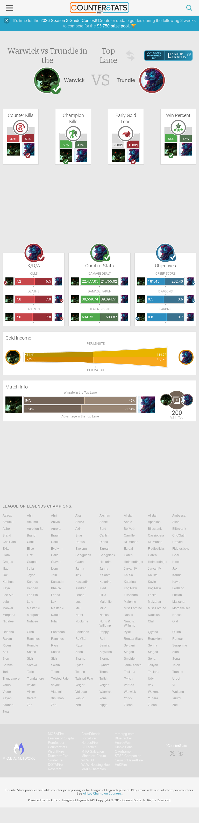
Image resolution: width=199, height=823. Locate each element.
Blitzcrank (155, 529)
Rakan (7, 639)
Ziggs (103, 705)
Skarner (81, 658)
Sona (151, 658)
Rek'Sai (80, 639)
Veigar (79, 685)
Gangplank (83, 555)
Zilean (128, 705)
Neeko (177, 615)
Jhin (54, 575)
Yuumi (176, 698)
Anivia (55, 522)
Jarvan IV (130, 568)
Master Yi (33, 608)
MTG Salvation (92, 751)
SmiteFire (55, 760)
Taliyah (153, 665)
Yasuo (79, 698)
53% (28, 139)
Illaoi (6, 568)
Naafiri (55, 615)
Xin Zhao (57, 698)
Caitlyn (104, 535)
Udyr (151, 678)
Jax (174, 568)
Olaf (151, 621)
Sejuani (129, 645)
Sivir (30, 658)
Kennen (32, 588)
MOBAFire (56, 734)
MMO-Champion (93, 769)
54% (171, 139)
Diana (104, 542)
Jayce (31, 575)
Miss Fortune (133, 608)
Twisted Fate (60, 678)
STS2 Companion (128, 756)
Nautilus (154, 615)
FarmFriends (90, 734)
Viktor (31, 692)
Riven (7, 645)
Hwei (176, 562)
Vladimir (57, 692)
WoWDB (87, 760)
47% (13, 139)
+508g (133, 145)
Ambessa (179, 515)
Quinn (176, 632)
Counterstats (57, 747)
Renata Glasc (133, 639)
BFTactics (89, 747)
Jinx (78, 575)
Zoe (175, 705)
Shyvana (106, 652)
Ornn (30, 632)
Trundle (177, 672)
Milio (103, 608)
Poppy (104, 632)
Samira (105, 645)
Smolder (130, 658)
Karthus (8, 582)
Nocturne (81, 621)
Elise (30, 548)
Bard (103, 529)
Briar (78, 535)
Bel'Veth (129, 529)
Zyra (6, 712)
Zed (53, 705)
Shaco (31, 652)
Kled (103, 588)
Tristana (129, 672)
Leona (55, 595)
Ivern (54, 568)
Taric (6, 672)
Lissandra (131, 595)
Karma (177, 575)
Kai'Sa (128, 575)
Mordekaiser (181, 608)
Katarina (105, 582)
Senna (152, 645)
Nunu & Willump (105, 623)
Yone (103, 698)
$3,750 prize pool (113, 26)
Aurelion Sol (35, 529)
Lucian (177, 595)
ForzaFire (88, 738)
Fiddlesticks (156, 548)
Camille (129, 535)
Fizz (30, 555)
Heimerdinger (133, 562)
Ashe (176, 522)
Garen (128, 555)
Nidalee (8, 621)
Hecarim (105, 562)
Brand (7, 535)
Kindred (81, 588)
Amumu (8, 522)
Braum (55, 535)
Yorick (128, 698)
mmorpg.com (124, 734)
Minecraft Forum (93, 756)
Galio (55, 555)
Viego (7, 692)
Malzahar (154, 602)
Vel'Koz (129, 685)
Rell (102, 639)
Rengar (177, 639)
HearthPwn (123, 743)
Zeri (78, 705)
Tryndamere (11, 678)
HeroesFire (89, 743)
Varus (7, 685)
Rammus (33, 639)
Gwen (79, 562)
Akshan (105, 515)
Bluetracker (123, 738)
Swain (55, 665)
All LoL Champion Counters (102, 793)
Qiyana (153, 632)
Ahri (30, 515)
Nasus (104, 615)
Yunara (153, 698)
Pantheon (58, 632)
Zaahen (8, 705)
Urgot (176, 678)
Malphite (106, 602)
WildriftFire (56, 751)
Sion (175, 652)
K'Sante (105, 575)
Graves (56, 562)
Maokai (8, 608)
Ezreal (104, 548)
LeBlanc (178, 588)
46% (186, 139)
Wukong (154, 692)
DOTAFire (55, 765)
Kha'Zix (56, 588)
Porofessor (56, 743)
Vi (173, 685)
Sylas (79, 665)
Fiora (6, 555)
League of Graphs (61, 738)
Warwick (105, 692)
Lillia (103, 595)
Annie (104, 522)
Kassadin (57, 582)
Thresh (104, 672)
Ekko (6, 548)
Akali (78, 515)
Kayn (6, 588)
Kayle (152, 582)
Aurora (56, 529)
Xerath (31, 698)
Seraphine (179, 645)
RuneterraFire (58, 756)
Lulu (6, 602)
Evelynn (56, 548)
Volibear (81, 692)
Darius (80, 542)
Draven (177, 542)
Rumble (32, 645)
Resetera (54, 769)
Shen (79, 652)
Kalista (153, 575)
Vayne (31, 685)
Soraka (8, 665)
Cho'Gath (179, 535)
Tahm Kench (132, 665)
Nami (79, 615)
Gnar (175, 555)
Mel (78, 608)
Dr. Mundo (131, 542)
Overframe (123, 751)
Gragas (8, 562)
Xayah (7, 698)
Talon (176, 665)
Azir (78, 529)
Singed (129, 652)
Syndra (105, 665)
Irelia (30, 568)
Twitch (104, 678)
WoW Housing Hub (95, 765)
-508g (118, 145)
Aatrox (7, 515)
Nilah (55, 621)
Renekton (155, 639)
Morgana (9, 615)
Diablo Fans (124, 747)
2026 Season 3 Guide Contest (68, 20)
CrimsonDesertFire (129, 760)
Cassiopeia (156, 535)
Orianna (8, 632)
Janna (79, 568)
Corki (30, 542)
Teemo (56, 672)
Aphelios (154, 522)
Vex (150, 685)
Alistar (128, 515)
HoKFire (121, 765)
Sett (5, 652)
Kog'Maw (130, 588)
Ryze (54, 645)
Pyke (127, 632)
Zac (29, 705)
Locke (152, 595)
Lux (53, 602)
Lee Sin (8, 595)
